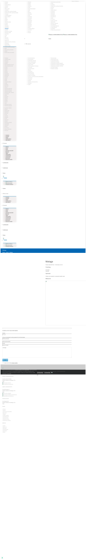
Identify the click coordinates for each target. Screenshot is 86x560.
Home (3, 252)
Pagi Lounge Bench (55, 29)
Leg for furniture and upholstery (35, 76)
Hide (6, 83)
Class (6, 77)
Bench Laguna (54, 23)
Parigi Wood (8, 4)
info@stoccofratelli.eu (8, 384)
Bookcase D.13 (54, 59)
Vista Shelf (30, 64)
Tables (6, 58)
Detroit (29, 23)
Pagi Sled (7, 44)
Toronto (30, 18)
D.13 (6, 118)
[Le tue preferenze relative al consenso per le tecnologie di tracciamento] (2, 558)
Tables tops (7, 59)
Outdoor (53, 28)
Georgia (53, 12)
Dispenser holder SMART (57, 63)
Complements (31, 58)
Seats (29, 3)
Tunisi (6, 29)
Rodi (6, 80)
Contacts (4, 430)
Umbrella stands (32, 60)
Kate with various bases (10, 11)
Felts (29, 84)
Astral (6, 24)
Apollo (6, 76)
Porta (6, 109)
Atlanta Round (8, 89)
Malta (6, 19)
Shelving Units (5, 419)
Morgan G (53, 16)
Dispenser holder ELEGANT (57, 64)
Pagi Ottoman (8, 129)
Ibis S (29, 31)
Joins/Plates (31, 73)
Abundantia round (9, 64)
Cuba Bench (54, 27)
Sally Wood (7, 16)
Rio (29, 11)
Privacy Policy (40, 372)
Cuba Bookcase (55, 60)
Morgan (53, 14)
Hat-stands (30, 59)
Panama (30, 16)
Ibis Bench (53, 24)
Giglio (6, 63)
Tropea (6, 14)
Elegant (7, 111)
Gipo (6, 95)
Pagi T (6, 99)
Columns (30, 71)
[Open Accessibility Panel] (37, 375)
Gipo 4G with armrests (10, 41)
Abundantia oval (9, 66)
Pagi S (29, 32)
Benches (53, 22)
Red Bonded (8, 22)
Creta (6, 67)
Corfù (6, 71)
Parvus (6, 60)
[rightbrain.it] (54, 372)
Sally (6, 18)
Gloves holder (54, 67)
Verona (29, 6)
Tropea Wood (8, 15)
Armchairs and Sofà (55, 2)
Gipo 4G (7, 40)
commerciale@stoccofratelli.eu (10, 394)
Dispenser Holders (6, 420)
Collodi (6, 10)
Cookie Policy (48, 372)
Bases (29, 69)
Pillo (29, 15)
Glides (29, 80)
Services (4, 428)
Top (6, 35)
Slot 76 (29, 19)
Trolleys (30, 79)
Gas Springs (31, 72)
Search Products (75, 1)
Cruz (6, 114)
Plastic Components (33, 81)
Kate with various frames (57, 6)
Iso (5, 36)
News (3, 431)
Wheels (30, 83)
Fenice (6, 6)
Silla (52, 18)
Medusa (7, 43)
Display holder (54, 68)
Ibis (6, 48)
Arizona (53, 11)
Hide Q (6, 84)
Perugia (30, 14)
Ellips (6, 121)
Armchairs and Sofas (7, 411)
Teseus (6, 62)
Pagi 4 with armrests (10, 47)
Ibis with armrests (9, 49)
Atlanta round (8, 104)
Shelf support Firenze (33, 66)
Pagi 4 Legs (7, 45)
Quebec (7, 25)
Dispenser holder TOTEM (57, 66)
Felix (29, 7)
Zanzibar (7, 123)
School (6, 37)
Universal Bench (55, 25)
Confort (7, 33)
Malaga (6, 28)
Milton (29, 12)
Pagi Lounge (54, 20)
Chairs (6, 2)
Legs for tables (31, 75)
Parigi (6, 3)
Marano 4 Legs (8, 31)
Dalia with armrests (9, 52)
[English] (5, 178)
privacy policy (14, 362)
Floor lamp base (32, 62)
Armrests (30, 77)
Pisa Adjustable (31, 8)
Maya (6, 126)
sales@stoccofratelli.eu (9, 395)
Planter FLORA (31, 63)
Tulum (6, 115)
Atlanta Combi (8, 91)
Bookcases (53, 58)
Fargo (6, 23)
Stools (29, 2)
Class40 (7, 73)
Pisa (29, 10)
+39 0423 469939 (7, 393)
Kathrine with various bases (11, 12)
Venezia (7, 27)
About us (4, 426)
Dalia (6, 51)
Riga (6, 79)
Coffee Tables (8, 107)
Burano (6, 85)
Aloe (52, 3)
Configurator (5, 429)
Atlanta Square (8, 88)
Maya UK (7, 110)
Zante (6, 72)
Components (31, 68)
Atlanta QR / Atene (9, 92)
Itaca (6, 69)
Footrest (30, 67)
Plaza (6, 68)
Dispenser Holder (55, 62)
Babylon (7, 75)
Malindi (6, 125)
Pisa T (6, 87)
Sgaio (29, 4)
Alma (6, 20)
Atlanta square (8, 105)
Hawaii (6, 117)
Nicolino (30, 20)
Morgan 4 (53, 15)
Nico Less (7, 8)
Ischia (6, 7)
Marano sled (8, 32)
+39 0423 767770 (7, 382)
